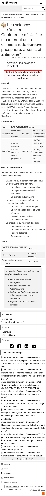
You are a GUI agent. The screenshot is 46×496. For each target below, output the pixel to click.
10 (32, 459)
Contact (4, 469)
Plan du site (5, 464)
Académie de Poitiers (12, 486)
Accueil (4, 15)
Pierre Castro (9, 335)
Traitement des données (9, 482)
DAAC (13, 3)
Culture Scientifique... (31, 15)
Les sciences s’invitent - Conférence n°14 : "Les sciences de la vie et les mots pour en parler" (22, 394)
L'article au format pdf (14, 322)
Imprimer (8, 319)
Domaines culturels (15, 15)
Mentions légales (7, 477)
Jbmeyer (7, 332)
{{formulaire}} (13, 274)
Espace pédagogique (39, 490)
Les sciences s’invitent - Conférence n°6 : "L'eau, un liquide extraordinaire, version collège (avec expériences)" (22, 403)
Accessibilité (6, 473)
